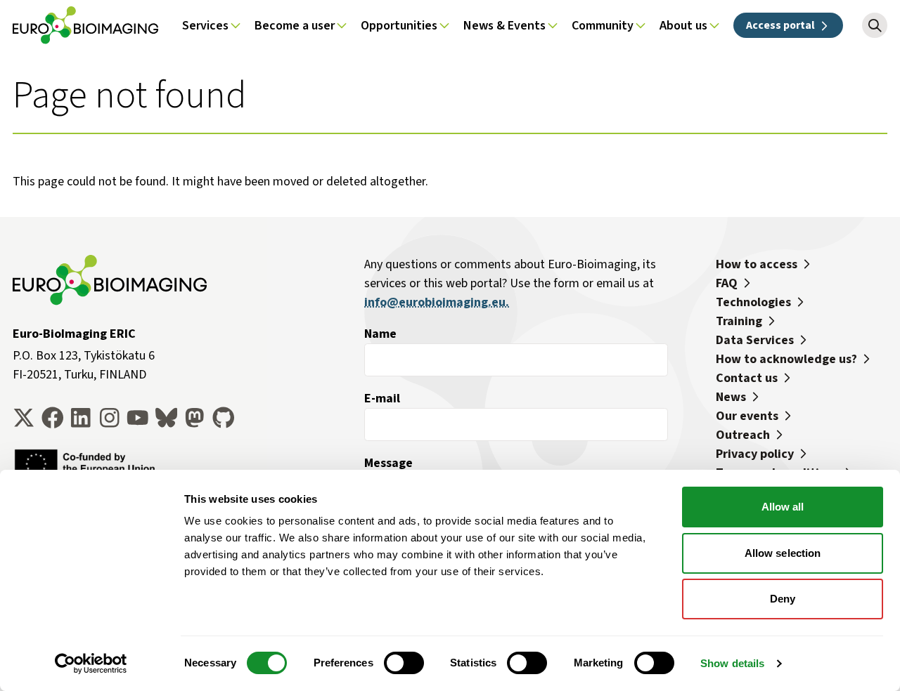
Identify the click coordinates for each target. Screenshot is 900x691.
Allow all (782, 507)
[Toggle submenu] (235, 25)
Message (388, 462)
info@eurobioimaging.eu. (436, 302)
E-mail (382, 398)
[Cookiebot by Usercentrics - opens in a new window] (91, 663)
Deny (782, 599)
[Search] (874, 25)
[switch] (404, 663)
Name (380, 333)
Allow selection (783, 553)
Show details (732, 663)
